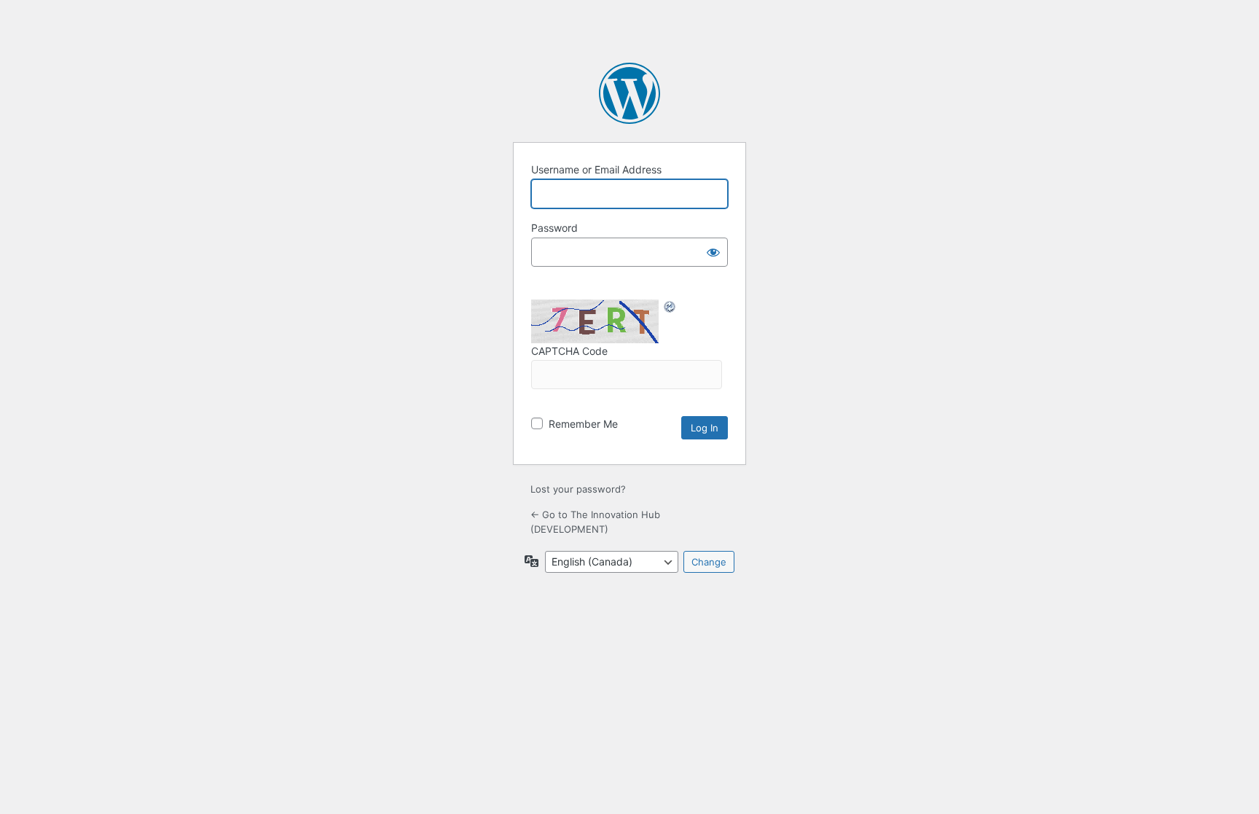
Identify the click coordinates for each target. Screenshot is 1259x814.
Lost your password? (578, 489)
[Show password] (713, 252)
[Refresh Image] (670, 307)
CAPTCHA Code (569, 351)
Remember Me (583, 424)
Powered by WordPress (629, 93)
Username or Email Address (596, 169)
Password (554, 228)
